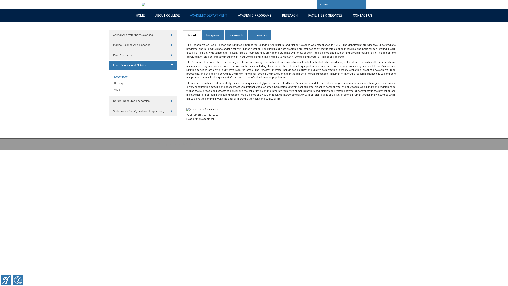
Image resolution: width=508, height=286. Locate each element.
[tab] (192, 35)
